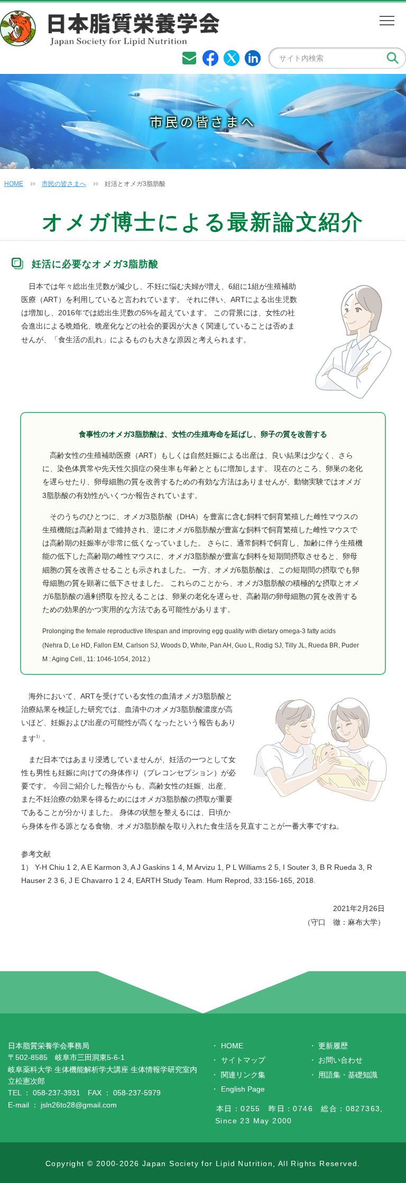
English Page (243, 1089)
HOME (13, 183)
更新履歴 (333, 1045)
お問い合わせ (340, 1060)
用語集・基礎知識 (347, 1075)
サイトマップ (243, 1060)
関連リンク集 (243, 1075)
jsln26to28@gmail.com (79, 1105)
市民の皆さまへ (64, 183)
